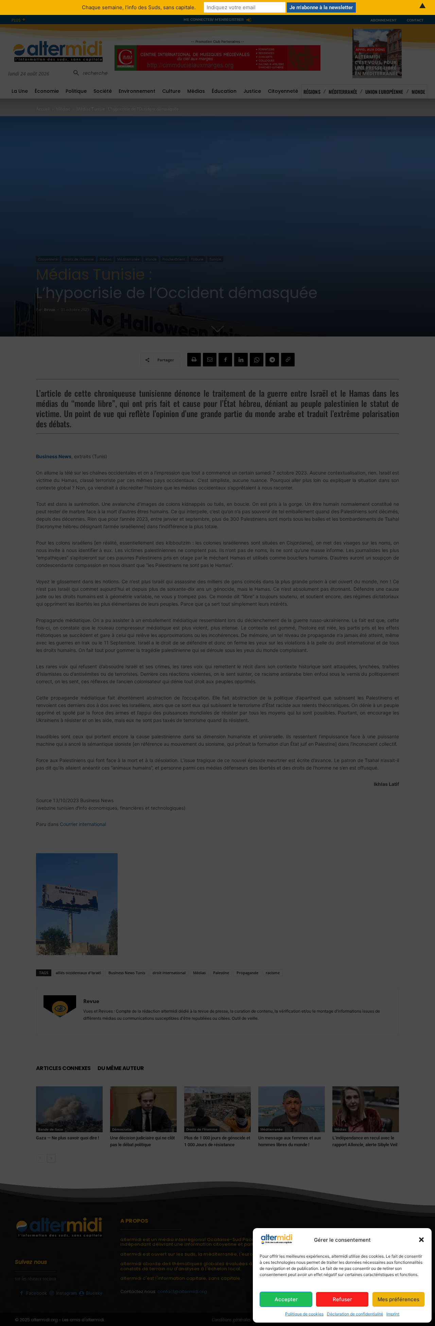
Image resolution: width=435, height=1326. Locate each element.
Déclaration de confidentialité (355, 1313)
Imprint (392, 1313)
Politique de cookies (304, 1313)
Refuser (342, 1299)
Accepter (286, 1299)
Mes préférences (398, 1299)
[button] (421, 1239)
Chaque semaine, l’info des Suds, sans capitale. (139, 7)
